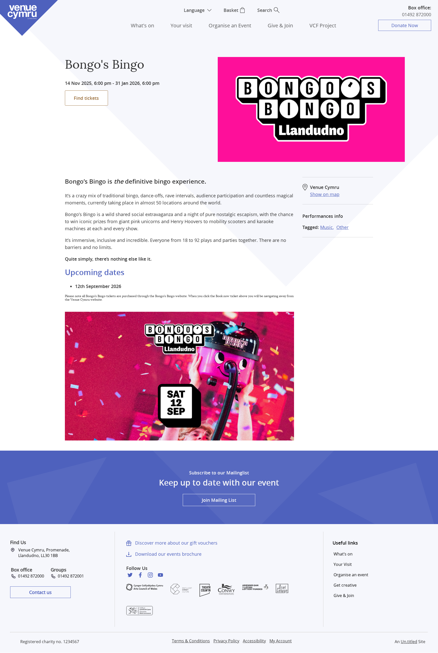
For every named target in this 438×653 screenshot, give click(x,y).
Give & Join (280, 25)
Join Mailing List (219, 500)
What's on (142, 25)
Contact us (40, 592)
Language (194, 10)
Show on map (324, 194)
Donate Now (404, 25)
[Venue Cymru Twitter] (130, 575)
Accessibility (254, 641)
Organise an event (351, 575)
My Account (280, 641)
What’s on (343, 554)
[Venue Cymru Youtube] (160, 575)
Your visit (181, 25)
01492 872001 (70, 576)
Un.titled (409, 641)
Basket (231, 10)
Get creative (345, 585)
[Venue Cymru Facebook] (140, 575)
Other (342, 227)
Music (326, 227)
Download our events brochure (168, 554)
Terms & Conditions (191, 641)
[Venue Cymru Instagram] (150, 575)
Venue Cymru (22, 12)
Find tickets (86, 98)
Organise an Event (230, 25)
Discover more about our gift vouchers (176, 543)
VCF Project (322, 25)
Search (264, 10)
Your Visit (343, 564)
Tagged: (310, 227)
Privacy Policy (226, 641)
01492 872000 (416, 14)
